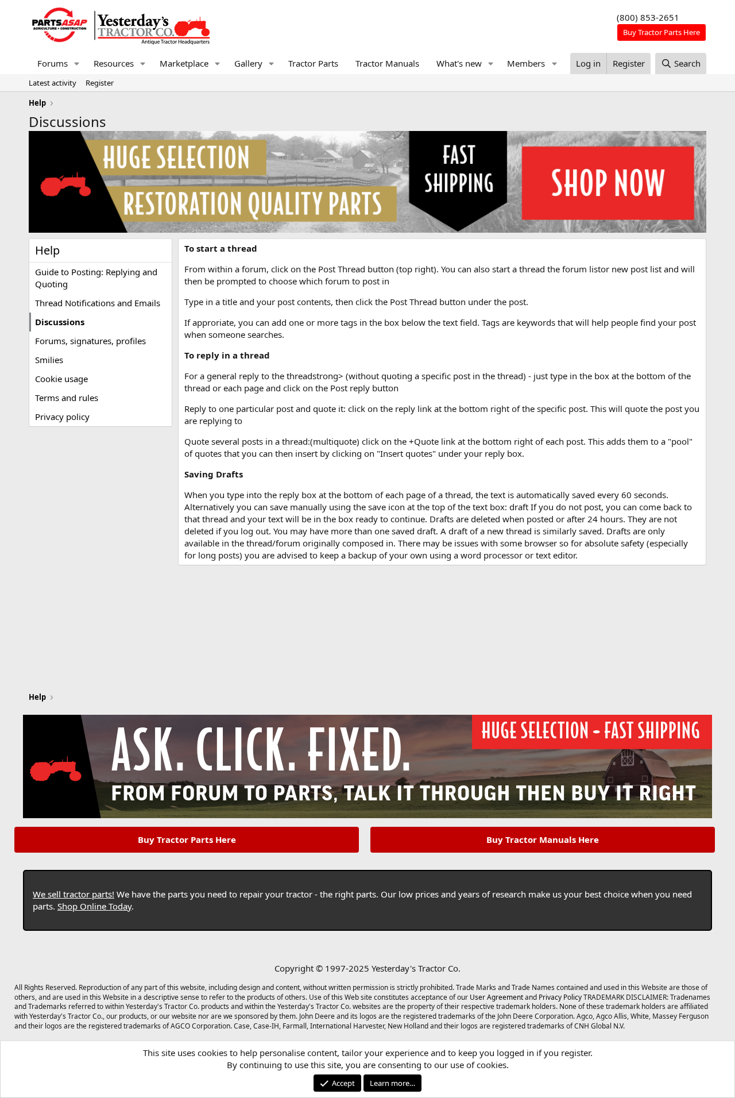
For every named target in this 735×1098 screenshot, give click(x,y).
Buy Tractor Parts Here (187, 839)
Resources (114, 63)
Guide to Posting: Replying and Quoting (96, 278)
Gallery (248, 63)
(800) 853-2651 (648, 17)
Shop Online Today (94, 906)
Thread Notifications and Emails (97, 303)
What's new (459, 63)
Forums (52, 63)
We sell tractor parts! (73, 894)
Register (100, 83)
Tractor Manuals (387, 63)
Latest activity (52, 83)
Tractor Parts (313, 63)
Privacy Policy (560, 997)
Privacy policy (62, 416)
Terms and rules (66, 397)
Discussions (59, 322)
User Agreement (496, 997)
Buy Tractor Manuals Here (542, 839)
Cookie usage (61, 378)
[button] (77, 63)
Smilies (49, 359)
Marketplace (184, 63)
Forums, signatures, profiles (90, 340)
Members (526, 63)
